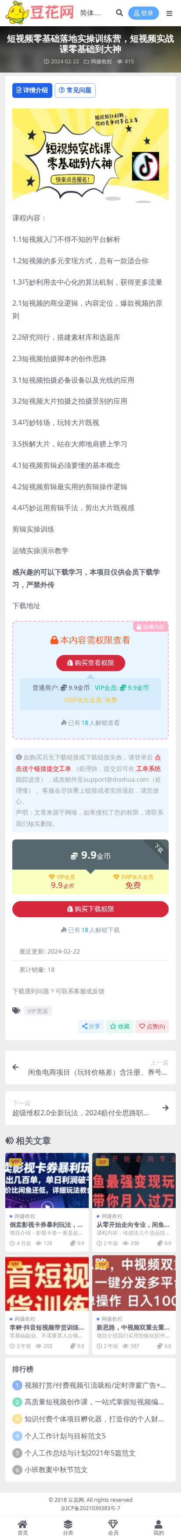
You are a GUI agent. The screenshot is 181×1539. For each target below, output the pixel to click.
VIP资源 (38, 1011)
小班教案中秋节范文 (56, 1469)
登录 (147, 13)
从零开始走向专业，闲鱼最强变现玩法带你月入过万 (133, 1228)
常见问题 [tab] (79, 90)
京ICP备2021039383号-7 (90, 1508)
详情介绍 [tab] (35, 90)
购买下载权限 (94, 908)
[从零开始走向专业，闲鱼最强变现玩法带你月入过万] (134, 1180)
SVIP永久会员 (137, 877)
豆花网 (76, 1500)
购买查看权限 (94, 662)
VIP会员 (66, 877)
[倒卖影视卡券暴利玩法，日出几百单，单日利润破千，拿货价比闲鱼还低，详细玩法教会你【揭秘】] (47, 1180)
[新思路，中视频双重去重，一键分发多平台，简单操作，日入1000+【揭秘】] (134, 1283)
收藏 (124, 1026)
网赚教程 (101, 61)
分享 (94, 1026)
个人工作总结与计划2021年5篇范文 (80, 1453)
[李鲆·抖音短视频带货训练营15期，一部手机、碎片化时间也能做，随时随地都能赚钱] (47, 1283)
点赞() (156, 1026)
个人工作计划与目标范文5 (65, 1436)
